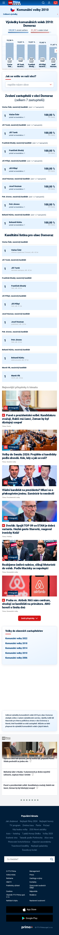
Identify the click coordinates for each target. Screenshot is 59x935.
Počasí (46, 825)
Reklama (9, 878)
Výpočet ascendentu (41, 842)
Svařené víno (12, 837)
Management (35, 871)
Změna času (28, 825)
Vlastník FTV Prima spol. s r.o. (15, 896)
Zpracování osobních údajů (38, 887)
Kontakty (33, 882)
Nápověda (33, 891)
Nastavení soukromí (37, 901)
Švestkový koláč (29, 850)
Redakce (33, 895)
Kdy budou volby (20, 829)
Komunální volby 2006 (16, 658)
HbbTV (9, 882)
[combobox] (28, 84)
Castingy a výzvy (36, 878)
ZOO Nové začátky (38, 829)
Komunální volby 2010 (16, 653)
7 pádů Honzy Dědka (31, 833)
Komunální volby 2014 (16, 648)
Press (32, 875)
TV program (15, 825)
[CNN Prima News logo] (14, 3)
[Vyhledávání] (43, 2)
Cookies (9, 891)
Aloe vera (48, 837)
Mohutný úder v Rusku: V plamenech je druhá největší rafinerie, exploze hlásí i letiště (27, 773)
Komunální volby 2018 (16, 643)
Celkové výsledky (10, 14)
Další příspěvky (28, 618)
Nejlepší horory (46, 821)
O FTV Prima (11, 871)
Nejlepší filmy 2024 (28, 821)
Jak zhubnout (12, 821)
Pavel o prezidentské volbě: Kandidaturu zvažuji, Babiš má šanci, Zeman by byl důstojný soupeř (29, 786)
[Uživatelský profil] (49, 3)
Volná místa (10, 875)
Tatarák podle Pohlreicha (31, 837)
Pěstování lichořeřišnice (19, 842)
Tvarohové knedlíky (20, 846)
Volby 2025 (48, 833)
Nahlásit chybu (12, 901)
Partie (38, 825)
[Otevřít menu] (3, 3)
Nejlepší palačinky (39, 846)
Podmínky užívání (13, 886)
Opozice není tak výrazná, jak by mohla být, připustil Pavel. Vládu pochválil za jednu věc (29, 759)
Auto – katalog (13, 833)
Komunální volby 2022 (16, 638)
